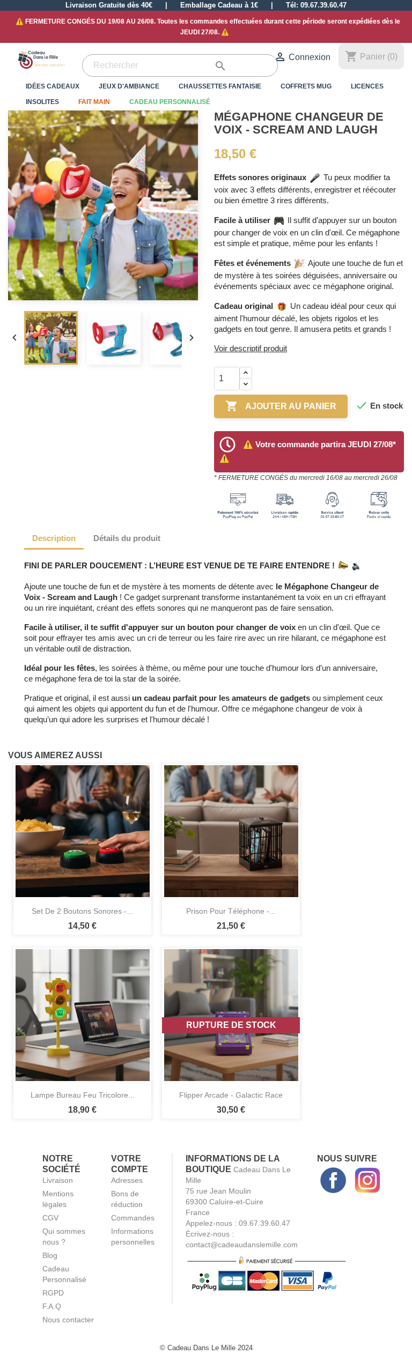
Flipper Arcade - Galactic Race (231, 1095)
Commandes (132, 1217)
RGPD (53, 1293)
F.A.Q (51, 1306)
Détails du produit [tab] (126, 538)
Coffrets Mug (306, 86)
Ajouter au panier (280, 405)
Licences (367, 86)
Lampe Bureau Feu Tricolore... (83, 1095)
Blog (49, 1255)
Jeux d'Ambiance (129, 86)
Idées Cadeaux (52, 86)
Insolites (42, 102)
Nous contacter (68, 1319)
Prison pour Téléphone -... (231, 911)
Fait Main (94, 102)
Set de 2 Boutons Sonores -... (82, 911)
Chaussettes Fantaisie (220, 86)
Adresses (127, 1180)
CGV (50, 1217)
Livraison (57, 1180)
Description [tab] (54, 538)
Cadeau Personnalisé (169, 102)
